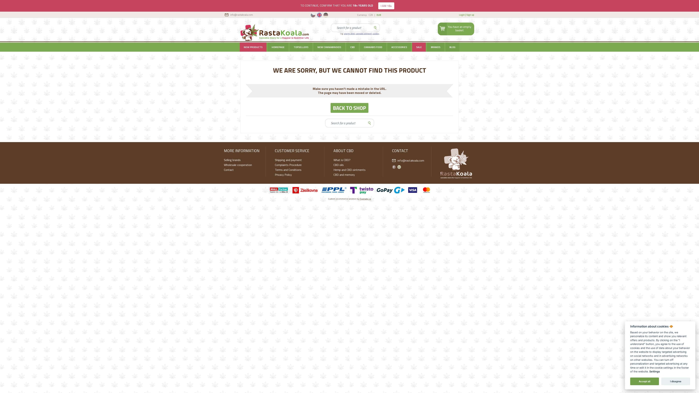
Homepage (278, 47)
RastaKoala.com (275, 32)
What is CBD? (341, 160)
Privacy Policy (283, 174)
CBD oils (338, 165)
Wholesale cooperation (238, 165)
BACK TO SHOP (349, 108)
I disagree (675, 381)
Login (462, 15)
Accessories (399, 47)
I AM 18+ (386, 6)
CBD (352, 47)
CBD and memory (344, 174)
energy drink (349, 33)
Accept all (644, 381)
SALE (419, 47)
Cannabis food (373, 47)
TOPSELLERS (301, 47)
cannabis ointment (364, 33)
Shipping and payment (288, 160)
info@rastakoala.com (241, 15)
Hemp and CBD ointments (349, 170)
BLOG (452, 47)
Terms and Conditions (288, 170)
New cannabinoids (329, 47)
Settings (654, 371)
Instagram (399, 167)
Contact (229, 170)
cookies (375, 33)
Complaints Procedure (288, 165)
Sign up (470, 15)
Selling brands (232, 160)
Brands (435, 47)
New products (253, 47)
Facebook (394, 167)
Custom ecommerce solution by (349, 199)
